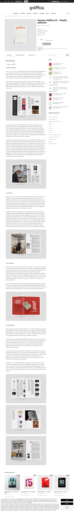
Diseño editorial (15, 16)
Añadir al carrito (46, 43)
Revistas (50, 141)
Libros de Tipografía (53, 117)
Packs (50, 125)
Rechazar (67, 503)
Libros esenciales (9, 16)
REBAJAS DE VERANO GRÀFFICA (55, 134)
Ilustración (15, 13)
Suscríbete (41, 13)
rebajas (42, 50)
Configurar (67, 507)
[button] (35, 21)
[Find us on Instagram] (49, 1)
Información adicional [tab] (20, 55)
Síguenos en (11, 64)
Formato (41, 39)
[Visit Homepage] (37, 8)
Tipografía (22, 13)
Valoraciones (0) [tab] (32, 55)
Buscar (67, 55)
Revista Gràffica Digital (62, 48)
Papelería (51, 130)
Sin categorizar (52, 143)
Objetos (50, 123)
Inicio (5, 16)
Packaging (35, 13)
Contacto (9, 1)
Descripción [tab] (9, 55)
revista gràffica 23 (13, 71)
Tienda (12, 1)
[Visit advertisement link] (55, 1)
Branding (29, 13)
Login (63, 1)
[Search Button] (69, 13)
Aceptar (67, 500)
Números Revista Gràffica (53, 48)
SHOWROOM (53, 13)
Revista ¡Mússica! (52, 139)
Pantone (50, 128)
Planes (50, 132)
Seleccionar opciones (10, 496)
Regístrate (67, 1)
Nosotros (5, 1)
